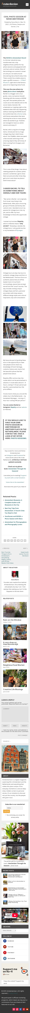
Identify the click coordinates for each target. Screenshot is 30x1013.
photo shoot (12, 91)
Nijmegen (19, 230)
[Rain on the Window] (15, 610)
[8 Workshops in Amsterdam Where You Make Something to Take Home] (5, 889)
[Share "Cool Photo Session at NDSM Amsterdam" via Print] (25, 540)
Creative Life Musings (13, 689)
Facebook (20, 455)
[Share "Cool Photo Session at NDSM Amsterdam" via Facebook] (5, 540)
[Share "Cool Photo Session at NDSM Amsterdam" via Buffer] (18, 540)
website (24, 407)
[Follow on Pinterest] (23, 1009)
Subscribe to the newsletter (15, 482)
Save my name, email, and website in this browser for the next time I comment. (15, 730)
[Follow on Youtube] (27, 1009)
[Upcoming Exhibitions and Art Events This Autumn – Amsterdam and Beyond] (5, 876)
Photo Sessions (18, 438)
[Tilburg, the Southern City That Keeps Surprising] (5, 902)
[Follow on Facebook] (20, 1009)
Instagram (10, 455)
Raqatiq (13, 407)
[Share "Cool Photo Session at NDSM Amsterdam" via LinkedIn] (15, 540)
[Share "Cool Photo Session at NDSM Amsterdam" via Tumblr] (8, 540)
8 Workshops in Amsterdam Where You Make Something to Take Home (17, 889)
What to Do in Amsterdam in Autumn (16, 881)
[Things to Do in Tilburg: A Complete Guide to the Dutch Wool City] (5, 896)
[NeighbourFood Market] (15, 656)
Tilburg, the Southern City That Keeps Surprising (17, 901)
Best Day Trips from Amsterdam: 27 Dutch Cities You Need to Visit (14, 510)
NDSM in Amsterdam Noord (16, 58)
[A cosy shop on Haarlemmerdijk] (15, 632)
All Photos (13, 24)
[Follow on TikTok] (17, 1009)
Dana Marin (15, 22)
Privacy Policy (13, 993)
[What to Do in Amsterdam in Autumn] (5, 882)
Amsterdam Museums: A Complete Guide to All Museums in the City (13, 502)
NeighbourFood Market (13, 665)
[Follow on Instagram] (13, 1009)
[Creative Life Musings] (15, 678)
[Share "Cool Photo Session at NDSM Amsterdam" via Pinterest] (11, 540)
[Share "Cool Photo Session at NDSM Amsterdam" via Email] (21, 540)
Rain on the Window (12, 620)
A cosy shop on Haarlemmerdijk (10, 643)
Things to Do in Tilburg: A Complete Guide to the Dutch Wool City (16, 896)
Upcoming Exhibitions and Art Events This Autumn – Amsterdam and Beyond (17, 876)
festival (20, 114)
